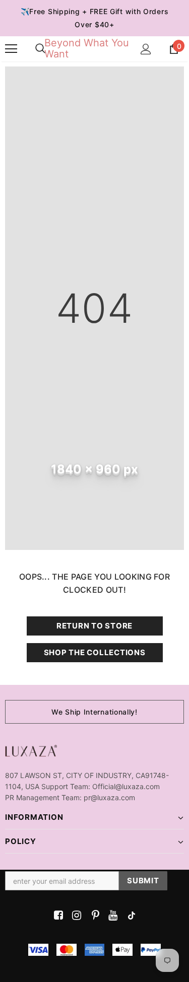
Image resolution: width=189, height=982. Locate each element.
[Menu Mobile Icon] (11, 49)
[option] (94, 712)
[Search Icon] (40, 49)
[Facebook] (56, 915)
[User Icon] (146, 49)
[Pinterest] (93, 915)
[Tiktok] (129, 915)
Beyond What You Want (86, 48)
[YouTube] (111, 915)
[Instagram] (75, 915)
